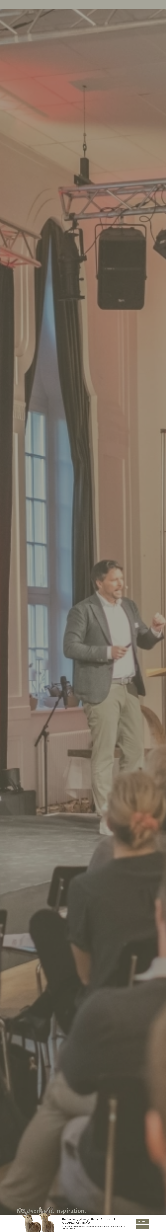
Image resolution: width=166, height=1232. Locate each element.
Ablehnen (142, 1227)
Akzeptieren (142, 1221)
